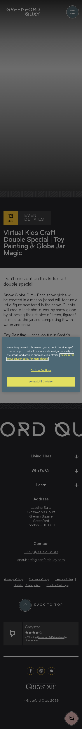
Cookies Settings (41, 370)
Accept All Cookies (40, 381)
